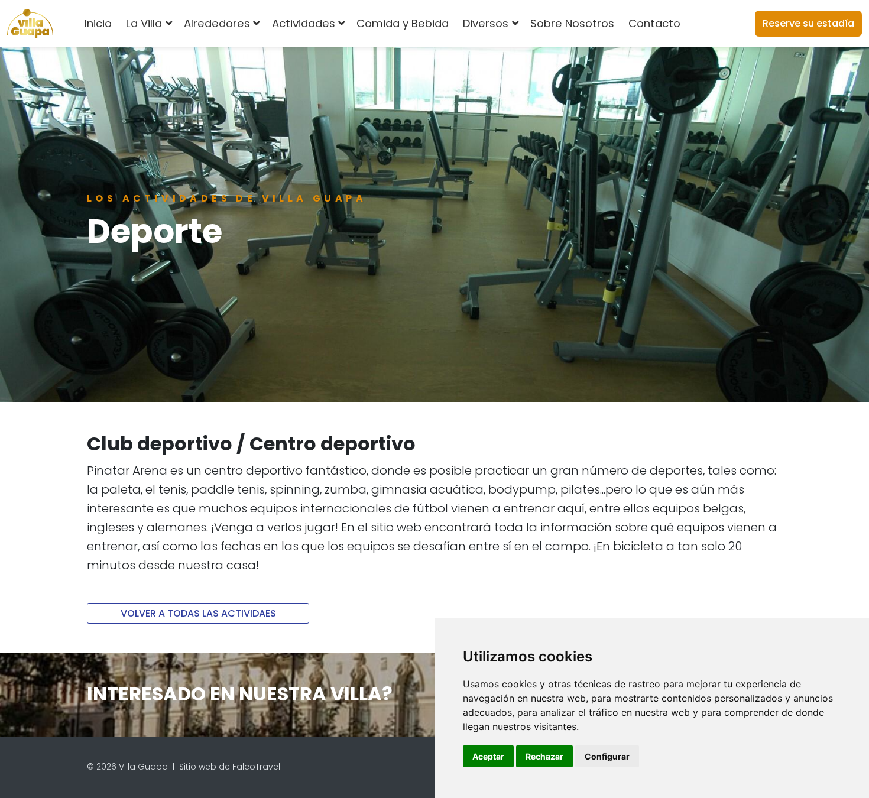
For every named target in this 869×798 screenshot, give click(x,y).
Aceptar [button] (488, 756)
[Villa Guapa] (30, 23)
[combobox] (707, 23)
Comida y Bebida (402, 23)
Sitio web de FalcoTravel (229, 767)
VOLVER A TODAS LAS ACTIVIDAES (198, 613)
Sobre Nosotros (572, 23)
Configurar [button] (607, 756)
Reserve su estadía (808, 23)
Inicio (98, 23)
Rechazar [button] (544, 756)
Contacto (654, 23)
